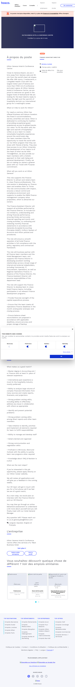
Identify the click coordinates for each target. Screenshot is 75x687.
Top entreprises (44, 618)
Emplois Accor (44, 622)
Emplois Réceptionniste (61, 628)
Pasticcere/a (17, 591)
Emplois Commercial (63, 632)
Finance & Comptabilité (50, 13)
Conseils (32, 5)
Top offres (58, 618)
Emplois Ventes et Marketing (28, 637)
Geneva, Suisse (46, 64)
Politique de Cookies (13, 647)
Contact (25, 647)
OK (61, 356)
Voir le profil (30, 553)
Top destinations (10, 618)
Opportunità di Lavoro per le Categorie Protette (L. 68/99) (58, 592)
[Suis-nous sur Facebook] (33, 676)
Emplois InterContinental (44, 634)
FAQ (36, 650)
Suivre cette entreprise (15, 553)
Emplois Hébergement (26, 633)
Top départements (27, 618)
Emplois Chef (60, 622)
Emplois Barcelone (11, 622)
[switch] (28, 346)
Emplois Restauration (26, 625)
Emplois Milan (10, 630)
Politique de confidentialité (57, 647)
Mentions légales (27, 650)
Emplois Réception (28, 629)
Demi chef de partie (37, 591)
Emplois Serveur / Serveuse (62, 635)
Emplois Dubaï (10, 625)
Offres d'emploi (17, 5)
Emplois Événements (29, 622)
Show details (66, 352)
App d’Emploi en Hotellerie (37, 666)
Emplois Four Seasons (43, 625)
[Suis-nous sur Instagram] (37, 676)
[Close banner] (72, 329)
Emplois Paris (9, 633)
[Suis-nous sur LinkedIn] (42, 676)
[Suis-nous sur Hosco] (29, 676)
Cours (25, 5)
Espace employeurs (43, 5)
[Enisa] (37, 681)
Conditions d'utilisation (38, 647)
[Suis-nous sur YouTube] (46, 676)
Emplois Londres (11, 627)
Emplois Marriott (44, 638)
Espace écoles (54, 5)
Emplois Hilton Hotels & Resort (44, 630)
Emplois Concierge (62, 625)
